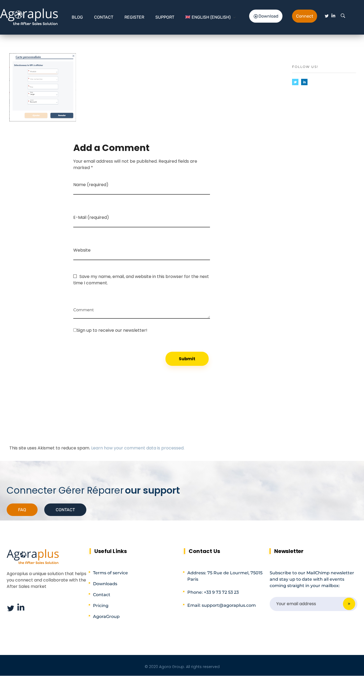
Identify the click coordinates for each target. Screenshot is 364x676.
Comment (83, 308)
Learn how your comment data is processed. (137, 448)
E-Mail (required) (91, 217)
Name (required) (90, 185)
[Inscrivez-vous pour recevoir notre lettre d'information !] (141, 330)
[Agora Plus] (29, 16)
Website (82, 250)
